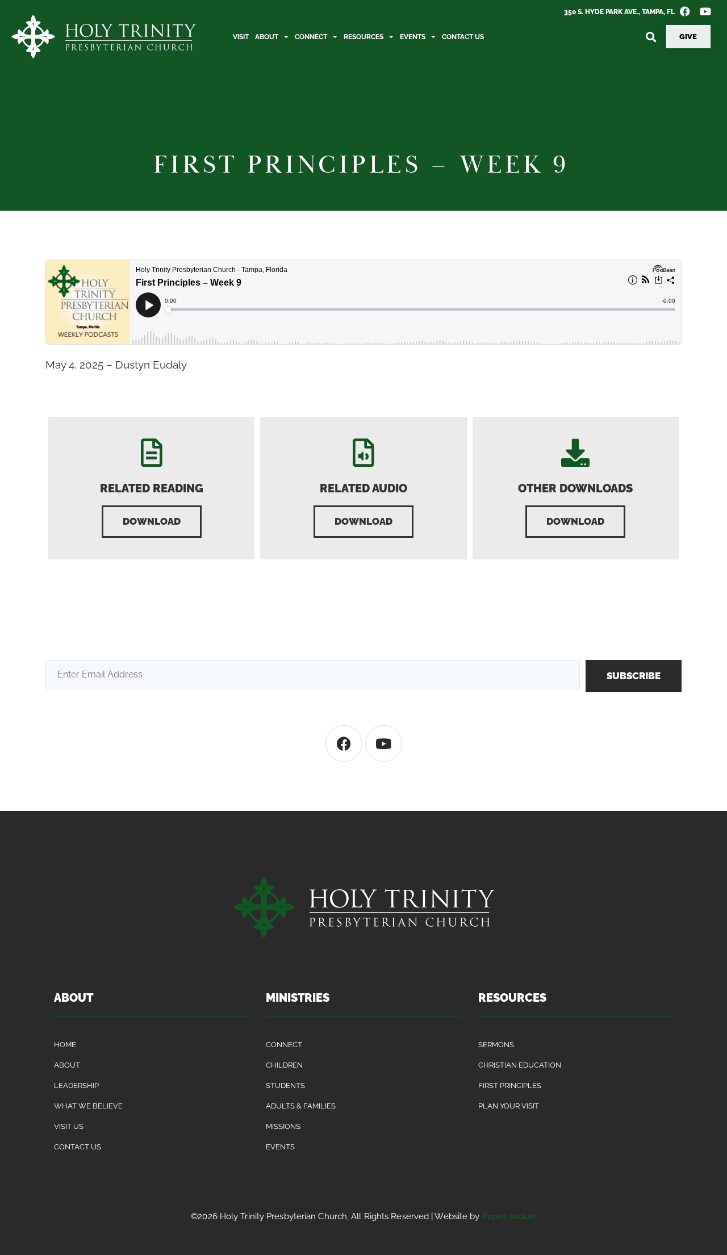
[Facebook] (343, 743)
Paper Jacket (509, 1216)
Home (65, 1044)
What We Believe (88, 1106)
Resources (363, 37)
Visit (241, 37)
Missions (283, 1126)
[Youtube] (383, 743)
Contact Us (463, 37)
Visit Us (68, 1126)
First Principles (509, 1085)
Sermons (496, 1044)
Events (412, 37)
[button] (651, 36)
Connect (311, 37)
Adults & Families (301, 1106)
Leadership (76, 1085)
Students (285, 1085)
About (266, 37)
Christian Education (519, 1065)
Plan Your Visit (508, 1106)
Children (284, 1065)
